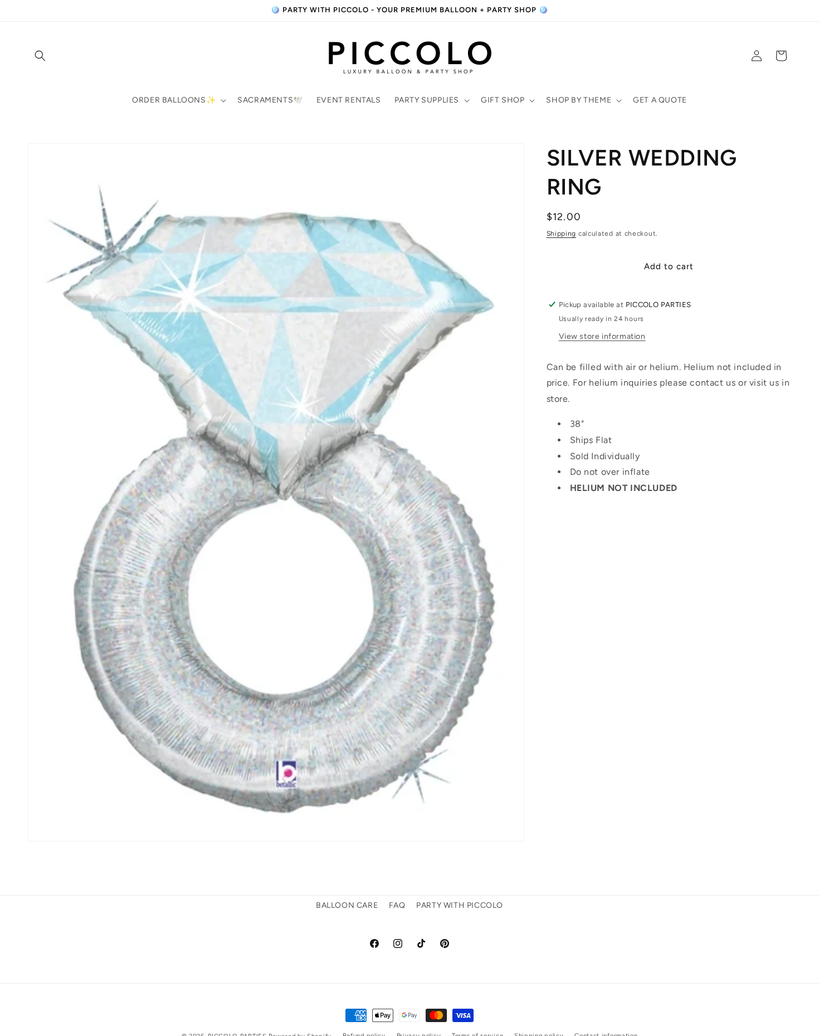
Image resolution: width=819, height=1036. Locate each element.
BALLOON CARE (347, 905)
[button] (40, 55)
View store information (602, 336)
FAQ (397, 905)
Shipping (562, 233)
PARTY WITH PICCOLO (459, 905)
